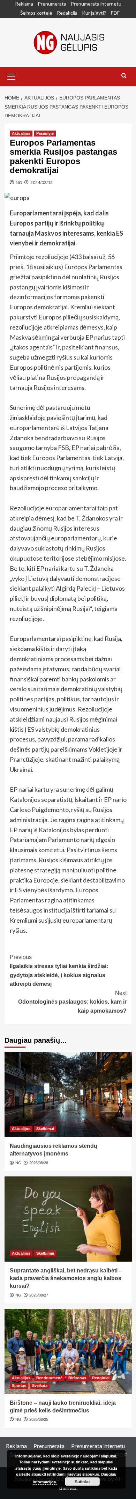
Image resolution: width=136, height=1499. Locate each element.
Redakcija (67, 13)
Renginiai (100, 1378)
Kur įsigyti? (94, 13)
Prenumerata (52, 4)
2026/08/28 (38, 1163)
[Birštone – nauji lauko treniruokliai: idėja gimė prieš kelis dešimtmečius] (68, 1351)
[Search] (124, 76)
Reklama (24, 4)
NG (19, 182)
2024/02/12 (41, 182)
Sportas (19, 1385)
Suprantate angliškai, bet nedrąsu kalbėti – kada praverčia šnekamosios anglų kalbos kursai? (66, 1278)
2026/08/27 (38, 1295)
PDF (115, 13)
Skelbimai (45, 1129)
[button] (11, 75)
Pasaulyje (45, 133)
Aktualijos (21, 133)
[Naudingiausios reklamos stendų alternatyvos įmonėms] (68, 1094)
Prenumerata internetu (96, 4)
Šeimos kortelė (36, 13)
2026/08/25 (38, 1419)
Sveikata (39, 1385)
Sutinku (82, 1481)
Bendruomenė (49, 1378)
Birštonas (77, 1378)
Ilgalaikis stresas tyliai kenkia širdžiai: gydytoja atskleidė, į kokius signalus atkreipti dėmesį (59, 970)
